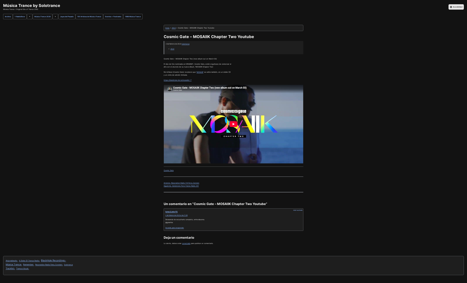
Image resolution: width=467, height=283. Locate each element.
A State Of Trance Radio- (29, 261)
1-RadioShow (20, 17)
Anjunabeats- (12, 260)
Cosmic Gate (169, 170)
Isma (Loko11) (171, 212)
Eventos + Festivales (113, 17)
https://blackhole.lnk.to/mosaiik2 (178, 80)
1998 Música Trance (133, 17)
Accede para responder (174, 228)
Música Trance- (14, 264)
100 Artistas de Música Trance (89, 17)
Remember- (28, 264)
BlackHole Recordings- (53, 260)
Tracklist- (10, 268)
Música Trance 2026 (42, 17)
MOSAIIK (200, 72)
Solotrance (185, 44)
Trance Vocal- (22, 268)
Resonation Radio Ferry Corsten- (49, 265)
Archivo (8, 17)
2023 (172, 49)
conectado (186, 243)
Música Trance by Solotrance (31, 5)
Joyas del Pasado (67, 17)
